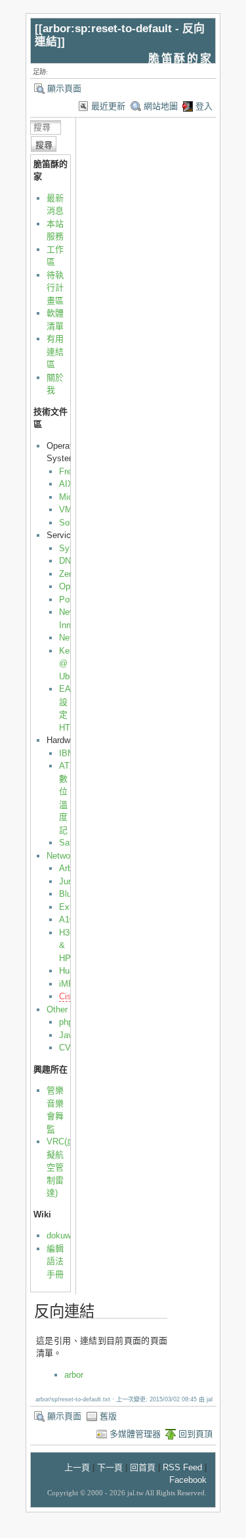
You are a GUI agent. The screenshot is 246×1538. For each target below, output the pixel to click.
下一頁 (110, 1467)
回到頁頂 (195, 1434)
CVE (68, 1047)
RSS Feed (182, 1467)
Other (57, 1009)
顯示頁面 (64, 88)
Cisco (70, 996)
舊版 (108, 1416)
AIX (66, 484)
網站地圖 (161, 106)
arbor (73, 1375)
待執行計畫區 (55, 287)
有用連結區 (55, 351)
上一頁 (77, 1467)
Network (62, 856)
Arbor (69, 868)
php (66, 1022)
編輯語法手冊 (55, 1261)
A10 (66, 919)
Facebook (188, 1480)
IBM (67, 753)
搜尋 (43, 145)
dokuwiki (63, 1235)
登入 (204, 106)
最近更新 (108, 106)
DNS (68, 561)
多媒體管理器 (135, 1434)
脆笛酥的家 (180, 59)
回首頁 (142, 1467)
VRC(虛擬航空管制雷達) (61, 1167)
